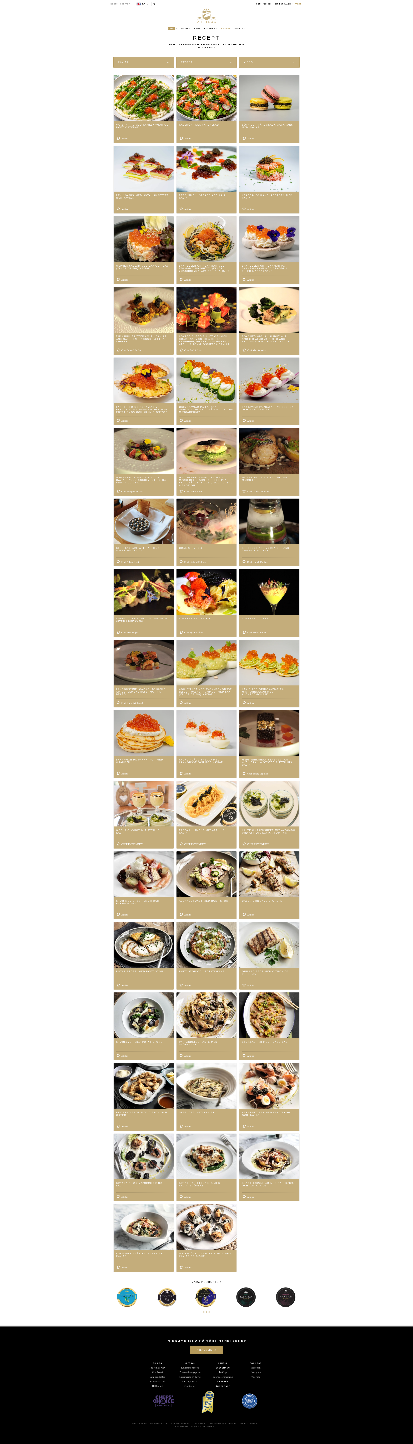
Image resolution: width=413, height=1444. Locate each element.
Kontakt (125, 4)
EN (144, 4)
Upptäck (190, 1363)
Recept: (188, 62)
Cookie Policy (200, 1424)
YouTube (255, 1376)
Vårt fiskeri (157, 1372)
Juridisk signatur (249, 1424)
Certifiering (190, 1385)
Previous (113, 1296)
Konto (114, 4)
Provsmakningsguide (190, 1372)
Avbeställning (139, 1424)
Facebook (256, 1367)
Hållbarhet (157, 1385)
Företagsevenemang (223, 1376)
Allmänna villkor (180, 1424)
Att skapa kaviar (190, 1381)
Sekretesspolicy (158, 1424)
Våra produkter (157, 1376)
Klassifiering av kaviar (190, 1376)
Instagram (256, 1372)
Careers (222, 1382)
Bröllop (223, 1372)
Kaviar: (124, 62)
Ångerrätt (223, 1386)
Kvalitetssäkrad (157, 1381)
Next (299, 1296)
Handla (223, 1363)
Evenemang (223, 1368)
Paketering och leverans (223, 1424)
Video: (249, 62)
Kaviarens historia (190, 1367)
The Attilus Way (157, 1367)
